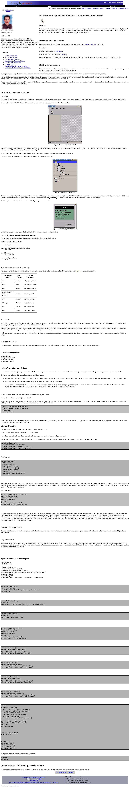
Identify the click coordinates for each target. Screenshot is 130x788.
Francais (108, 8)
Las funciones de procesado (13, 62)
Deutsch (102, 8)
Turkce (126, 8)
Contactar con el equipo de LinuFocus (33, 777)
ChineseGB (96, 8)
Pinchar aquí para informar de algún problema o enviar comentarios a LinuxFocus (33, 782)
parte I (78, 271)
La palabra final (9, 64)
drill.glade (59, 51)
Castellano (89, 8)
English (84, 8)
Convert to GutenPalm (9, 9)
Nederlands (114, 8)
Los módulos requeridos (12, 59)
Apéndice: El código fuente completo (16, 66)
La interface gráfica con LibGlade (15, 61)
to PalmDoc (8, 11)
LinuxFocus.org (33, 781)
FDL (40, 779)
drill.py (64, 54)
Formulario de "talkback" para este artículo (18, 68)
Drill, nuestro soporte (11, 56)
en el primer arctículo (89, 44)
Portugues (121, 8)
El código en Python (11, 57)
